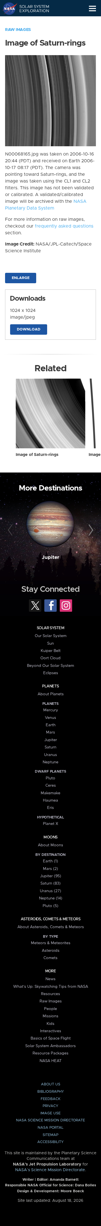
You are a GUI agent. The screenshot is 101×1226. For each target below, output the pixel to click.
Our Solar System (50, 636)
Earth (51, 725)
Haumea (50, 800)
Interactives (50, 1031)
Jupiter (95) (50, 876)
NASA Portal (50, 1128)
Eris (50, 808)
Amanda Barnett (64, 1180)
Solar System (50, 628)
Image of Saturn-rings (37, 455)
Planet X (50, 824)
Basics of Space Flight (51, 1038)
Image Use (50, 1113)
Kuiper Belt (51, 651)
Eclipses (50, 673)
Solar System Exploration (31, 8)
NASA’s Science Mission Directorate (50, 1170)
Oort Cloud (50, 658)
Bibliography (50, 1092)
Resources (50, 994)
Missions (50, 1016)
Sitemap (50, 1135)
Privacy (50, 1106)
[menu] (92, 8)
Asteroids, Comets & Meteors (50, 919)
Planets (50, 686)
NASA (7, 8)
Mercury (50, 710)
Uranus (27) (50, 891)
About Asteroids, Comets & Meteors (50, 927)
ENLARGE (20, 278)
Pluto (50, 778)
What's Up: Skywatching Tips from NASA (50, 987)
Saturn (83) (50, 883)
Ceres (50, 786)
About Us (50, 1084)
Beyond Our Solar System (50, 666)
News (50, 979)
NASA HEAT (51, 1061)
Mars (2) (50, 869)
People (50, 1009)
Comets (50, 958)
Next (90, 530)
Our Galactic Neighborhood (31, 21)
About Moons (50, 845)
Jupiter (50, 557)
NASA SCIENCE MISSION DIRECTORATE (50, 1120)
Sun (50, 643)
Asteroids (50, 951)
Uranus (50, 755)
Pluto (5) (50, 906)
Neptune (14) (50, 898)
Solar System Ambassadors (50, 1046)
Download (28, 329)
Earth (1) (50, 861)
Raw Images (18, 30)
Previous (11, 530)
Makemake (50, 793)
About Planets (51, 694)
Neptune (50, 762)
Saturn (50, 747)
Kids (50, 1024)
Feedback (50, 1099)
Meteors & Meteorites (50, 943)
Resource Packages (50, 1053)
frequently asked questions (64, 226)
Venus (50, 718)
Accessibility (50, 1142)
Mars (50, 732)
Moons (50, 837)
